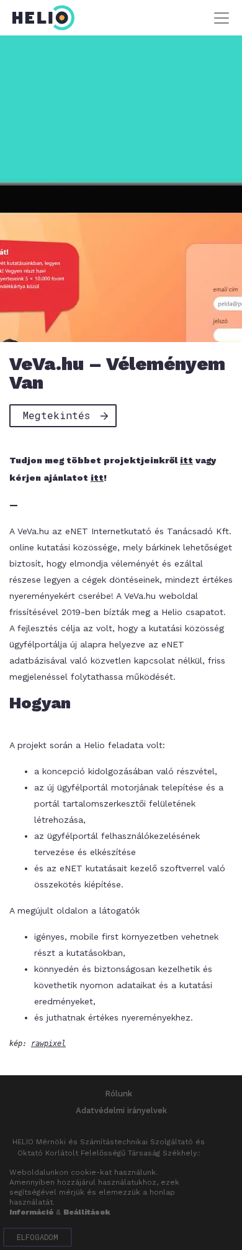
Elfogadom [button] (37, 1237)
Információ (31, 1212)
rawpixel (48, 1043)
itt (186, 460)
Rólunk (118, 1093)
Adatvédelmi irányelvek (121, 1110)
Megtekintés (56, 415)
